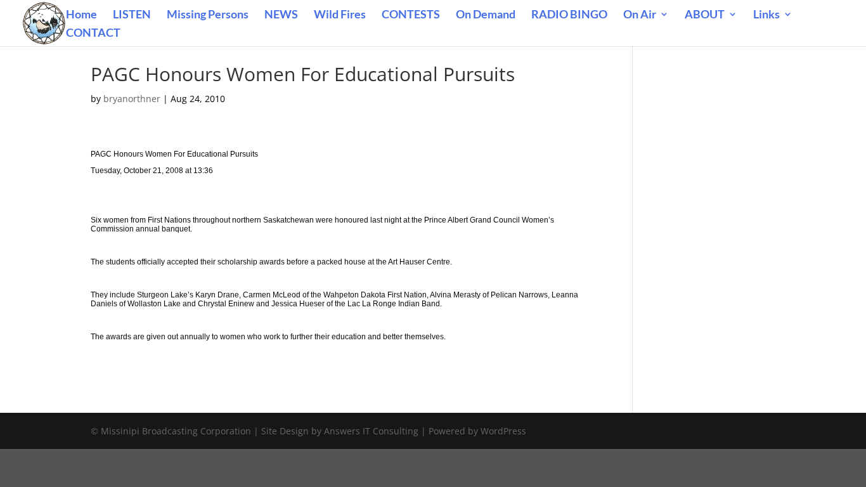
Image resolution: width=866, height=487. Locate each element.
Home (81, 15)
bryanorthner (131, 99)
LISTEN (132, 15)
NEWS (281, 15)
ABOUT (705, 15)
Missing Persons (208, 15)
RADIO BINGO (569, 15)
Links (766, 15)
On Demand (485, 15)
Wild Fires (340, 15)
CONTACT (93, 33)
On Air (639, 15)
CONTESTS (411, 15)
